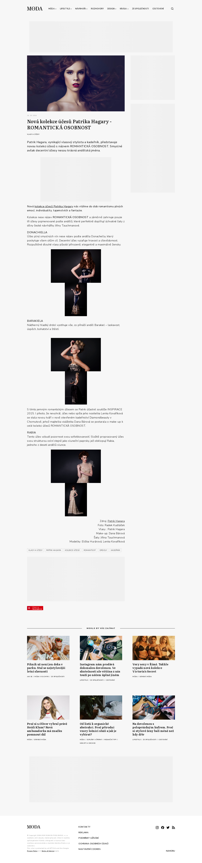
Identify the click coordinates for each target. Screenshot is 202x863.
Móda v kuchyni (41, 677)
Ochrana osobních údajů (93, 843)
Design (111, 8)
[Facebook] (162, 827)
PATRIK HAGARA (53, 550)
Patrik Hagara (116, 521)
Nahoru (170, 851)
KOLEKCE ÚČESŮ (72, 550)
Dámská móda (146, 677)
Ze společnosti (140, 8)
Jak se (30, 677)
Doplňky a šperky (95, 740)
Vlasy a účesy (33, 134)
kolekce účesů (44, 206)
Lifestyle (65, 8)
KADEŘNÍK (115, 550)
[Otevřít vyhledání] (172, 8)
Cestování (158, 8)
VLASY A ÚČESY (35, 550)
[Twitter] (168, 827)
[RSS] (173, 827)
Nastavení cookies (90, 849)
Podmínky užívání (88, 838)
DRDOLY (103, 550)
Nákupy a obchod (88, 743)
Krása (123, 8)
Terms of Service (48, 851)
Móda (52, 8)
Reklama (83, 832)
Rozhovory (97, 8)
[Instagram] (157, 827)
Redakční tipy (110, 740)
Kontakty (84, 826)
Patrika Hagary (63, 206)
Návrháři (80, 8)
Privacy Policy (32, 851)
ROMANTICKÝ (90, 550)
